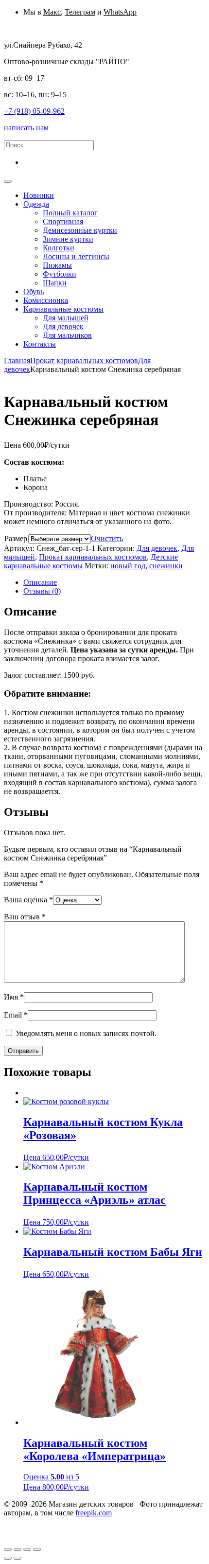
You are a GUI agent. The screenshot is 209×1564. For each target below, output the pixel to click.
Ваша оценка (28, 900)
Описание (40, 582)
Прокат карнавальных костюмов (84, 360)
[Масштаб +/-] (37, 1549)
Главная (17, 360)
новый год (127, 566)
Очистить (107, 538)
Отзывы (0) (42, 591)
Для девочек (157, 548)
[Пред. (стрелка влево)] (8, 1558)
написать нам (26, 127)
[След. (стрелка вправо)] (17, 1558)
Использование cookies (163, 1521)
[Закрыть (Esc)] (8, 1549)
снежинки (166, 566)
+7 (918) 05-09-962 (34, 111)
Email (16, 1015)
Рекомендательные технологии (59, 1530)
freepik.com (93, 1513)
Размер (15, 538)
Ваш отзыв (25, 917)
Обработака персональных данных (62, 1521)
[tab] (114, 582)
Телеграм (80, 12)
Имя (14, 997)
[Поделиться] (17, 1549)
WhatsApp (120, 12)
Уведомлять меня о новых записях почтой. (86, 1033)
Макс (52, 12)
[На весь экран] (27, 1549)
